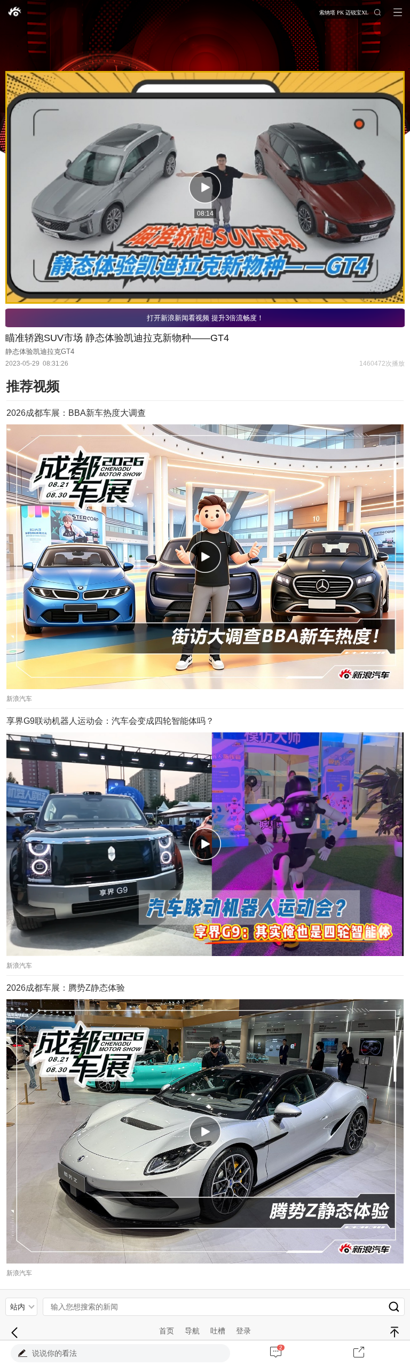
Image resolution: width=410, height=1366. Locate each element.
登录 (243, 1330)
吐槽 (217, 1330)
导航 (192, 1330)
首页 (166, 1330)
